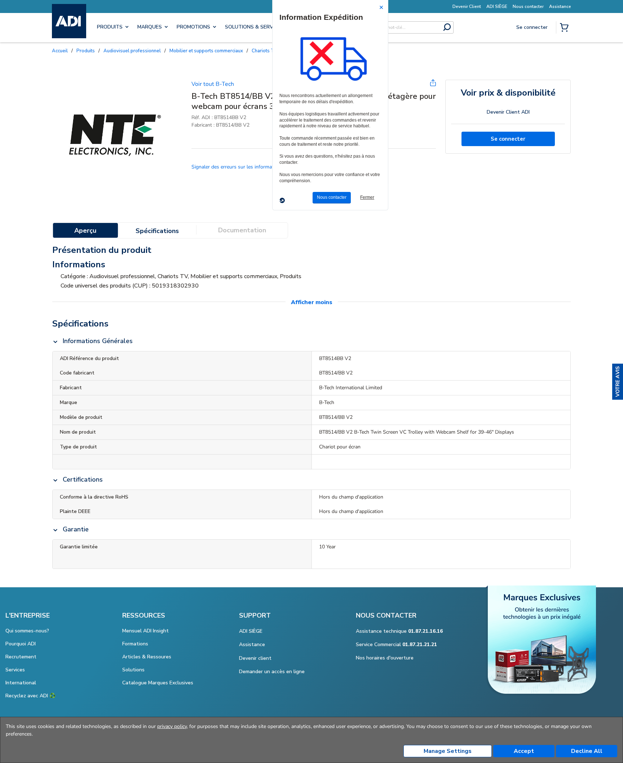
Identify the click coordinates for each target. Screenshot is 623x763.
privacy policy (172, 726)
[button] (617, 382)
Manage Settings (448, 751)
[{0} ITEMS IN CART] (565, 28)
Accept (524, 751)
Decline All (586, 751)
